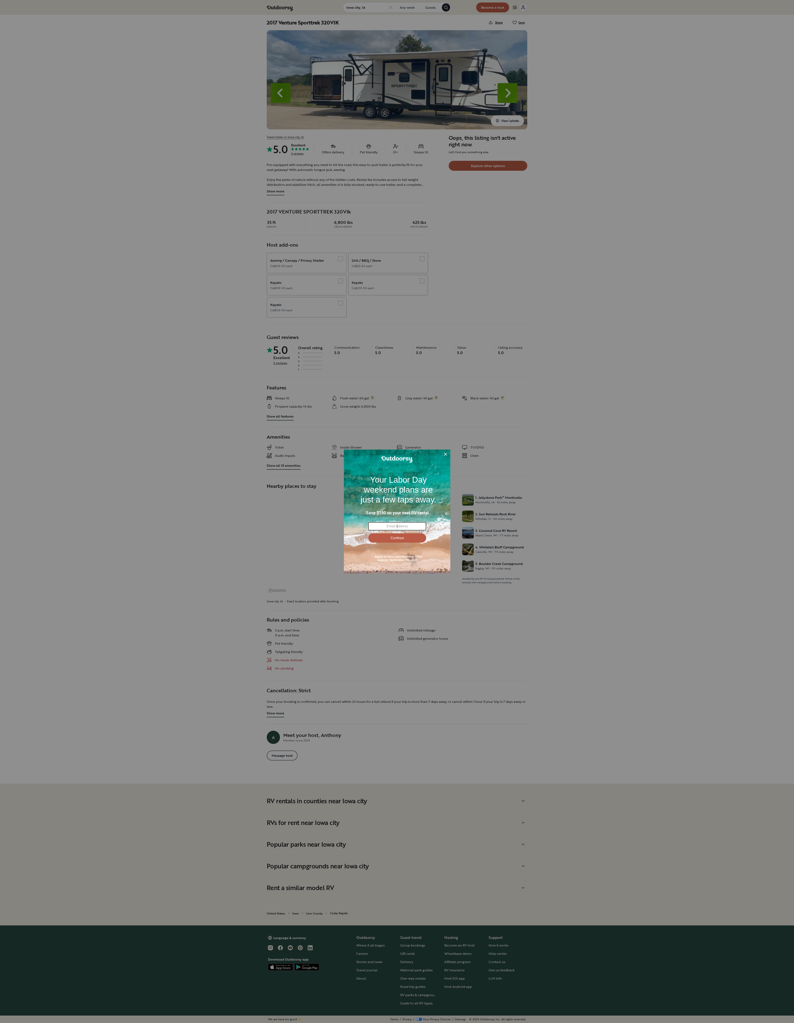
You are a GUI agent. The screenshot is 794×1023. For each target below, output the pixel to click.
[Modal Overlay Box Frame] (397, 512)
